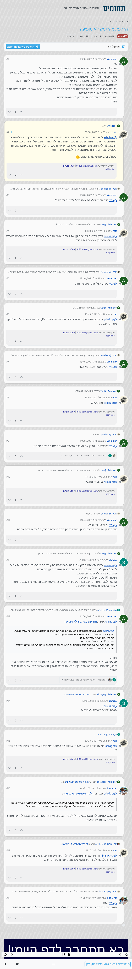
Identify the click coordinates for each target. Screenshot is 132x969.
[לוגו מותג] (114, 8)
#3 (7, 194)
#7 (7, 361)
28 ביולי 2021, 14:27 (92, 559)
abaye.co (110, 168)
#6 (7, 313)
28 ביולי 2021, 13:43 (95, 313)
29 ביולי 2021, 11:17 (96, 850)
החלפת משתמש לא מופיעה (80, 621)
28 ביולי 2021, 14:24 (90, 519)
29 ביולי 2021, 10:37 (89, 788)
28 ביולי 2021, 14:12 (95, 476)
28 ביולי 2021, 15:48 (92, 700)
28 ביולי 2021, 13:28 (90, 194)
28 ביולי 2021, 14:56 (90, 616)
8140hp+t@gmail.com (87, 165)
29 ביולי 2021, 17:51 (90, 897)
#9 (7, 440)
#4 (7, 230)
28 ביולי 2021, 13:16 (95, 132)
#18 (8, 897)
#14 (8, 700)
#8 (7, 397)
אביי (114, 132)
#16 (8, 788)
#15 (8, 740)
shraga (113, 559)
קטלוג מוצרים (69, 165)
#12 (8, 559)
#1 (7, 59)
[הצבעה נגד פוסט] (9, 111)
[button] (53, 964)
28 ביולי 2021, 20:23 (95, 740)
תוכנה (121, 36)
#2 (7, 132)
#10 (8, 476)
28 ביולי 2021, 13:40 (90, 278)
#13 (8, 616)
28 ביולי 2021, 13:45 (90, 361)
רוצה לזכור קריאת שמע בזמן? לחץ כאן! (107, 964)
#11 (8, 519)
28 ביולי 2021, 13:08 (90, 59)
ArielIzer (112, 59)
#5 (7, 278)
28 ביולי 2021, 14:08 (90, 440)
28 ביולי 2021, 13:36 (95, 230)
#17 (8, 850)
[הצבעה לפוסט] (21, 111)
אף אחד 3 (112, 788)
